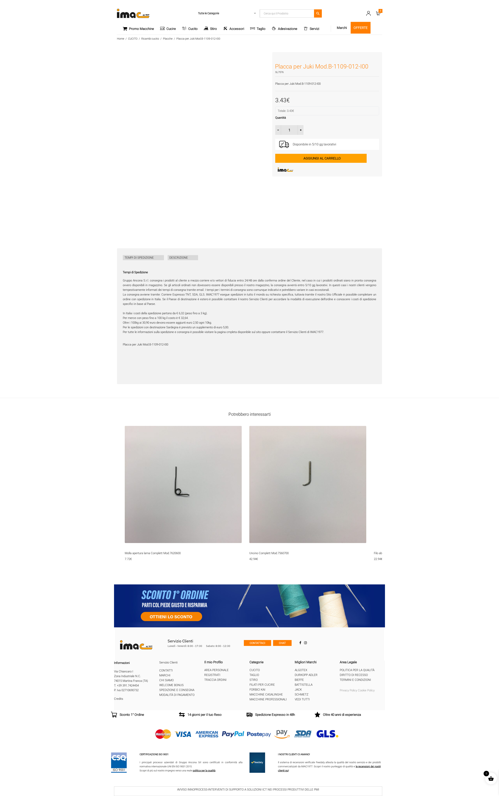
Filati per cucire (262, 684)
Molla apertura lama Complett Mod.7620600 (153, 553)
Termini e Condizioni (355, 680)
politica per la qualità (204, 770)
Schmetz (301, 694)
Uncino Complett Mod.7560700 (269, 553)
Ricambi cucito (150, 38)
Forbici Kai (257, 689)
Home (120, 38)
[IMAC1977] (304, 169)
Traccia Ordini (215, 680)
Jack (298, 689)
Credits (118, 699)
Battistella (303, 684)
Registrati (212, 675)
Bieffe (299, 680)
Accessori (236, 29)
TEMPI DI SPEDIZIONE (139, 257)
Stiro (213, 29)
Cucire (171, 29)
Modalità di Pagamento (177, 695)
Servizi (314, 29)
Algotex (301, 670)
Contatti (166, 670)
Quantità (280, 117)
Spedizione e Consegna (176, 690)
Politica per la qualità (357, 670)
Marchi (164, 675)
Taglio (261, 29)
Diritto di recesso (354, 675)
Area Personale (216, 670)
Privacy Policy (348, 690)
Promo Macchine (141, 29)
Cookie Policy (366, 690)
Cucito (193, 29)
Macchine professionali (268, 699)
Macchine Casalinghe (266, 694)
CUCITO (132, 38)
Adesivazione (287, 29)
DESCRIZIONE (178, 257)
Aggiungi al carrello (322, 158)
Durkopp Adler (306, 675)
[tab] (143, 257)
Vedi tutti (302, 699)
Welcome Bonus (171, 685)
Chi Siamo (166, 680)
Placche (168, 38)
